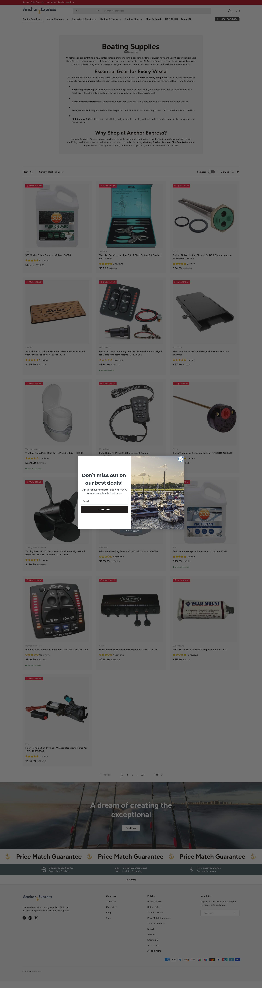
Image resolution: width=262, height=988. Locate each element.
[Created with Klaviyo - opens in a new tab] (131, 531)
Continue (104, 509)
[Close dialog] (180, 459)
